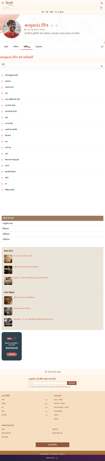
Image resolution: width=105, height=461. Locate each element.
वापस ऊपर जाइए (54, 372)
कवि (47, 12)
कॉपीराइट (62, 454)
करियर (56, 415)
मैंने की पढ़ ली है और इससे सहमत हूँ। (50, 387)
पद (25, 408)
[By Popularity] (100, 66)
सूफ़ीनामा (55, 429)
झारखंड (42, 30)
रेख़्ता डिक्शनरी (6, 433)
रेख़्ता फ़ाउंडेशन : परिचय (61, 408)
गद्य (56, 12)
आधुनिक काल (7, 223)
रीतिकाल (5, 229)
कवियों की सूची (8, 218)
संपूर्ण (6, 46)
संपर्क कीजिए (58, 411)
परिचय (15, 46)
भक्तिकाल (6, 234)
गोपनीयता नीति (48, 387)
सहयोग (56, 419)
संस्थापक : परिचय (59, 404)
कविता (27, 46)
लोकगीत (25, 415)
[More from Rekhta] (101, 3)
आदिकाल (6, 239)
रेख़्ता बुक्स (5, 437)
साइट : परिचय (58, 400)
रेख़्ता (3, 429)
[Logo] (9, 3)
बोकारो (36, 30)
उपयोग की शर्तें (54, 454)
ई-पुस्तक (39, 46)
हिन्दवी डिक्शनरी (57, 433)
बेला (43, 12)
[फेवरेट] (52, 25)
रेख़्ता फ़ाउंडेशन (37, 387)
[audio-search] (101, 8)
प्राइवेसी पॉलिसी (44, 454)
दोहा (25, 411)
